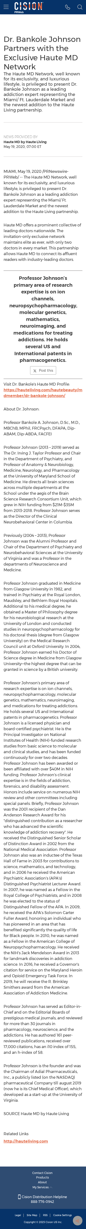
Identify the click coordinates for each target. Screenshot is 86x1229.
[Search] (80, 7)
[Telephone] (68, 7)
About (42, 1182)
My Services (40, 1187)
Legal (18, 1215)
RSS (45, 1215)
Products (42, 1177)
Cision (49, 1222)
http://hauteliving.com (26, 1141)
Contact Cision (42, 1173)
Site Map (32, 1215)
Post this (46, 370)
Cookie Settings (62, 1215)
